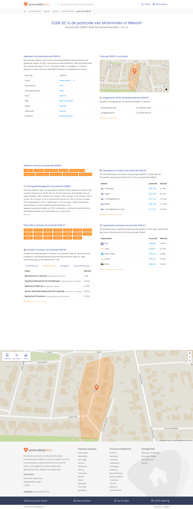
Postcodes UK (147, 459)
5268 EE (38, 230)
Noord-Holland (116, 476)
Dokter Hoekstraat (70, 174)
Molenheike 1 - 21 (67, 80)
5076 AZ (152, 253)
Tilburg (81, 470)
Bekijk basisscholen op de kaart (35, 301)
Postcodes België (149, 456)
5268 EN (68, 230)
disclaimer (157, 507)
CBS (29, 214)
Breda (80, 480)
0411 (61, 85)
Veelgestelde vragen (32, 481)
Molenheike (112, 22)
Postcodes (161, 4)
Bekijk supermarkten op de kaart (112, 269)
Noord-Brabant (66, 116)
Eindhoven (82, 466)
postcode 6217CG (41, 491)
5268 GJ (48, 234)
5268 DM (77, 234)
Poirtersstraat (56, 174)
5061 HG (152, 188)
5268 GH (58, 238)
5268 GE (28, 234)
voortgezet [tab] (64, 266)
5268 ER (77, 238)
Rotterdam (82, 456)
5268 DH (87, 230)
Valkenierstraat (85, 174)
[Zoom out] (190, 357)
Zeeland (113, 487)
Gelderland (114, 463)
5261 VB (152, 193)
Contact (27, 485)
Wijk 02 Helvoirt (66, 101)
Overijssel (114, 480)
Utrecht (81, 463)
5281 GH (152, 204)
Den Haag (82, 459)
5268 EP (68, 234)
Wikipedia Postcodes (151, 453)
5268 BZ (152, 243)
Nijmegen (82, 483)
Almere (81, 476)
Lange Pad (63, 170)
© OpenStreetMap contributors (181, 440)
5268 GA (28, 230)
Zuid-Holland (115, 490)
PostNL (145, 463)
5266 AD (152, 264)
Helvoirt (62, 95)
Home (148, 4)
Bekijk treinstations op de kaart (111, 214)
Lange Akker (29, 174)
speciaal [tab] (82, 266)
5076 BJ (152, 259)
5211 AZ (152, 199)
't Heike (28, 170)
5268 (61, 90)
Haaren (62, 111)
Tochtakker (39, 170)
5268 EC (152, 248)
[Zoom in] (190, 353)
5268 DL (68, 238)
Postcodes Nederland (33, 478)
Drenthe (113, 453)
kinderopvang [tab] (32, 266)
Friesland (114, 459)
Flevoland (114, 456)
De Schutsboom (42, 174)
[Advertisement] (96, 40)
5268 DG (38, 234)
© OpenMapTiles (164, 440)
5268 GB (58, 230)
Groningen (82, 473)
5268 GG (38, 238)
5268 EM (87, 234)
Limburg (113, 470)
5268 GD (77, 230)
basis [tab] (49, 266)
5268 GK (58, 234)
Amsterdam (83, 453)
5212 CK (152, 209)
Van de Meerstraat (77, 170)
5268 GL (48, 230)
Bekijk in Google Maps (109, 118)
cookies (166, 507)
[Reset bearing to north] (190, 361)
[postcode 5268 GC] (38, 4)
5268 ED (48, 238)
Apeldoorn (82, 490)
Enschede (82, 487)
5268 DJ (28, 238)
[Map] (134, 76)
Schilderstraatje (51, 170)
